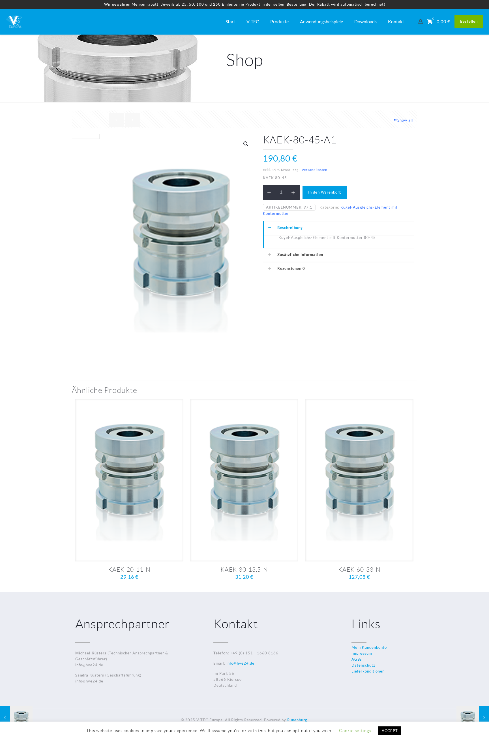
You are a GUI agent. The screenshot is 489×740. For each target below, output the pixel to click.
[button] (246, 144)
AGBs (356, 659)
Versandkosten (314, 169)
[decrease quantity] (269, 192)
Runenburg (297, 720)
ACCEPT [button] (390, 730)
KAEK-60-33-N (359, 569)
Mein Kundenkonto (369, 647)
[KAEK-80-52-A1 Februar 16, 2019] (472, 717)
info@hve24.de (239, 663)
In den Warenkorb (325, 192)
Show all (405, 120)
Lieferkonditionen (368, 671)
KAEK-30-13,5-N (244, 569)
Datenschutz (363, 665)
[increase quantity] (293, 192)
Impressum (361, 653)
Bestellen (469, 21)
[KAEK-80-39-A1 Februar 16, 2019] (16, 717)
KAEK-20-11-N (129, 569)
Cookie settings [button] (355, 730)
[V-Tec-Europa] (14, 21)
